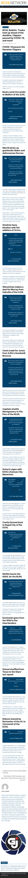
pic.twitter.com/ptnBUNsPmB (15, 493)
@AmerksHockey (14, 731)
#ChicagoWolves (19, 532)
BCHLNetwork (12, 873)
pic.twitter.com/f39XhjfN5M (16, 317)
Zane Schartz (11, 503)
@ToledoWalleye (15, 489)
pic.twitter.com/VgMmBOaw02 (15, 590)
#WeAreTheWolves (16, 541)
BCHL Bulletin (5, 27)
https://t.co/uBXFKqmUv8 (17, 111)
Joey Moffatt (9, 602)
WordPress (5, 875)
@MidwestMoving (17, 539)
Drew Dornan (14, 194)
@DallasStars (13, 679)
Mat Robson (10, 745)
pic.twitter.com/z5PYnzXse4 (16, 542)
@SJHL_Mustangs (13, 103)
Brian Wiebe (6, 43)
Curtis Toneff (8, 191)
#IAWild (17, 628)
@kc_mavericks (19, 479)
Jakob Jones (17, 393)
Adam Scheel (15, 696)
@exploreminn (16, 636)
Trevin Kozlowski (11, 647)
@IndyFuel (20, 488)
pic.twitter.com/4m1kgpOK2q (15, 113)
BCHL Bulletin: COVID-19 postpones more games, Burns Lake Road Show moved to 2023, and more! (13, 778)
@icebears (15, 482)
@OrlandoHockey (16, 491)
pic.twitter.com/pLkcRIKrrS (16, 255)
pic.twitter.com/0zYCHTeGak (16, 177)
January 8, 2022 (16, 66)
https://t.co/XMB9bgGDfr (17, 588)
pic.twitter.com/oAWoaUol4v (16, 378)
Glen (12, 340)
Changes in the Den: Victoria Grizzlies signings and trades (14, 772)
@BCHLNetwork (19, 376)
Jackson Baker (20, 192)
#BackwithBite (19, 635)
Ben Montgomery (20, 450)
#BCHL (19, 316)
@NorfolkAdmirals (13, 488)
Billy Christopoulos (17, 555)
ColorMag (23, 873)
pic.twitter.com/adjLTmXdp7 (16, 436)
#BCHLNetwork (19, 175)
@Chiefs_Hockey (19, 243)
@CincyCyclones (15, 735)
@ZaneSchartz (17, 481)
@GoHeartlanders (12, 635)
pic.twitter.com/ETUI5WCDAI (16, 61)
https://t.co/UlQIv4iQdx (18, 249)
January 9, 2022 (16, 498)
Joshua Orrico (18, 271)
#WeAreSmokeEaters (15, 254)
